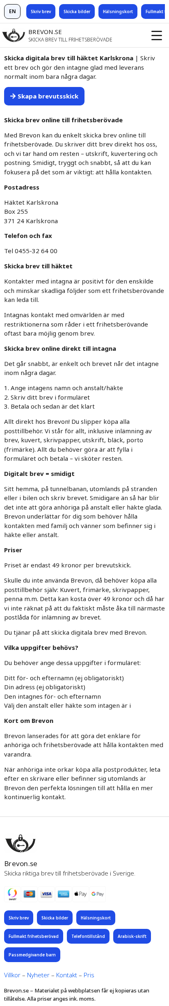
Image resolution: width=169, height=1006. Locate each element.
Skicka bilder (77, 11)
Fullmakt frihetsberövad (34, 936)
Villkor (12, 975)
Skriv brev (41, 11)
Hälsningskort (118, 11)
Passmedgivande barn (32, 955)
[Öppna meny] (156, 35)
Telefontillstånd (88, 936)
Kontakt (66, 975)
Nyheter (38, 975)
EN (12, 11)
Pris (89, 975)
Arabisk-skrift (132, 936)
